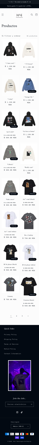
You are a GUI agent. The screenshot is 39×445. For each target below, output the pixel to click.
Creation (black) (29, 300)
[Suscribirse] (31, 404)
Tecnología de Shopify (24, 441)
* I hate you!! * (10, 63)
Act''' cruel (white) (10, 232)
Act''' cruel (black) (29, 199)
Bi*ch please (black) (10, 264)
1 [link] (11, 316)
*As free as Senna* (29, 131)
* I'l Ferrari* (29, 64)
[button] (2, 14)
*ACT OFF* (10, 132)
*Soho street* (10, 200)
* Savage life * (29, 97)
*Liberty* (10, 164)
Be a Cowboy (28, 235)
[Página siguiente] (28, 316)
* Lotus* (10, 99)
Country (10, 296)
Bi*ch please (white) (28, 265)
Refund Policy (10, 349)
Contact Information (12, 353)
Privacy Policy (10, 334)
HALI (14, 441)
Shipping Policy (11, 339)
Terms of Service (11, 344)
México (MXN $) (18, 426)
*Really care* (28, 167)
